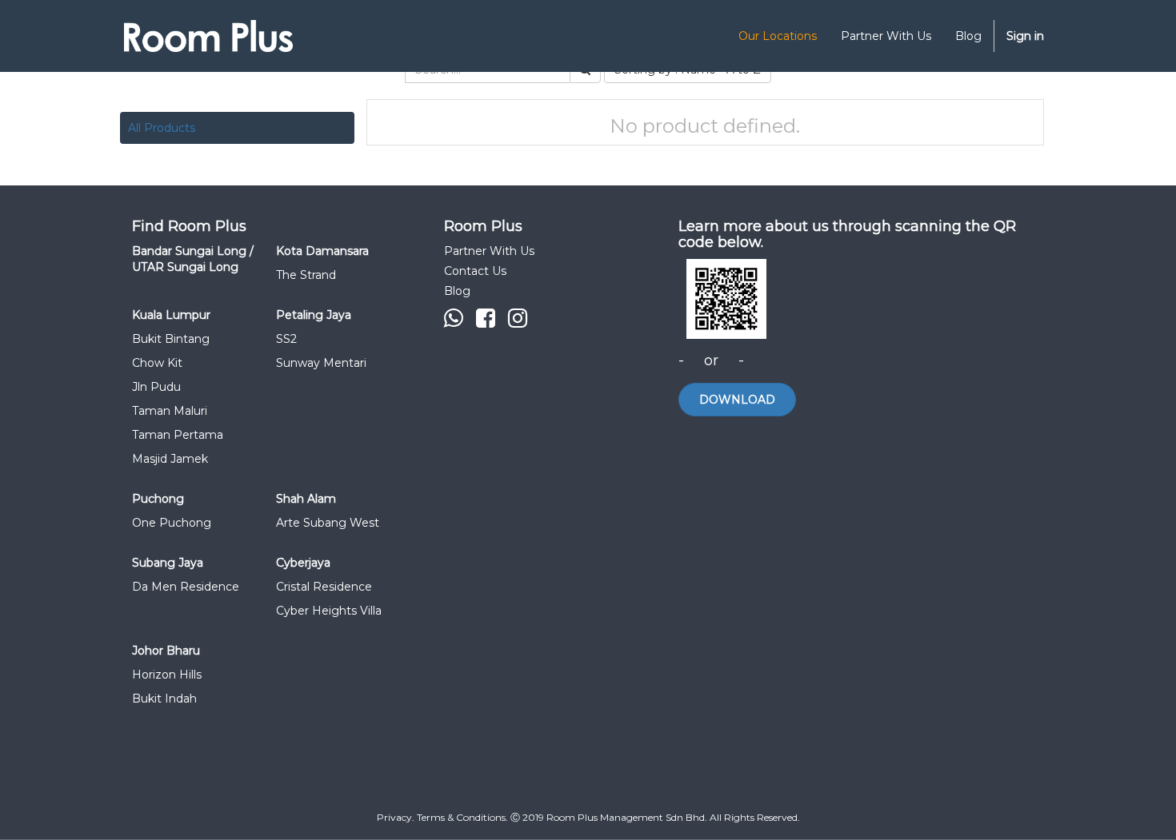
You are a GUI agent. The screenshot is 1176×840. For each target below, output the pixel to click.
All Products (161, 128)
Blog (457, 291)
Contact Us (475, 271)
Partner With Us (489, 251)
